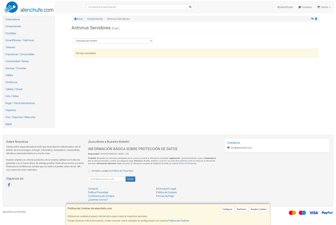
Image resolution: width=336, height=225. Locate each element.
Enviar (130, 179)
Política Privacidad (98, 192)
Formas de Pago (165, 196)
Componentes (13, 26)
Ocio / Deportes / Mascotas (20, 117)
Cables (9, 75)
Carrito (324, 7)
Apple (8, 124)
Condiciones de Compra (101, 196)
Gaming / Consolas (15, 68)
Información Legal (166, 188)
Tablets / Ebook (14, 89)
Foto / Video (12, 96)
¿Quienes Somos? (98, 199)
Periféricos (11, 82)
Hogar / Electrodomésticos (20, 103)
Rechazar (241, 209)
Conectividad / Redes (17, 61)
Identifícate (286, 7)
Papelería (10, 110)
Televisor (10, 47)
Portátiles (10, 33)
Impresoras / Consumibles (19, 54)
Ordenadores (12, 19)
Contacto (306, 7)
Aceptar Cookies (259, 209)
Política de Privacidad (187, 163)
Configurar (227, 209)
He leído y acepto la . (112, 170)
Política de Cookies (179, 220)
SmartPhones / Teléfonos (19, 40)
